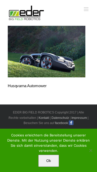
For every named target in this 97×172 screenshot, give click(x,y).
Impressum (79, 118)
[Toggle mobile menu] (86, 9)
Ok (48, 161)
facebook (61, 123)
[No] (90, 150)
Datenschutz (60, 118)
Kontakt (44, 118)
